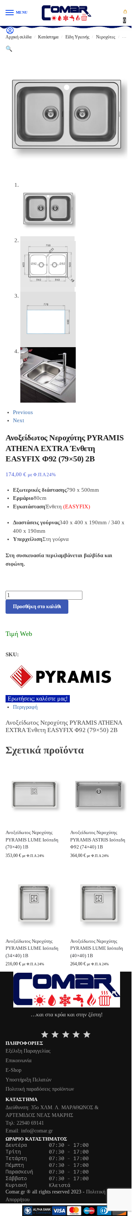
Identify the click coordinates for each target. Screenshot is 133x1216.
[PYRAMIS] (66, 677)
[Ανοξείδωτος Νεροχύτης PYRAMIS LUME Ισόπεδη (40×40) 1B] (98, 903)
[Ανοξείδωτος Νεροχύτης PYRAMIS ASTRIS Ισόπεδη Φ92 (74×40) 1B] (98, 794)
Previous (23, 412)
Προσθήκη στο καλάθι (37, 606)
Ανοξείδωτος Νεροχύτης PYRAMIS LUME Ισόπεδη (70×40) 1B (32, 840)
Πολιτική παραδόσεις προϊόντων (40, 1089)
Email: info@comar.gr (29, 1131)
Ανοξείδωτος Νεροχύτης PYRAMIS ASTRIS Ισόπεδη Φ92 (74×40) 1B (97, 840)
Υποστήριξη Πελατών (28, 1080)
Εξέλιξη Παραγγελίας (28, 1051)
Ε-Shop (13, 1070)
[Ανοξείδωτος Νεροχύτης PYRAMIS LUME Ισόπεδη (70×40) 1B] (34, 794)
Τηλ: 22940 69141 (25, 1123)
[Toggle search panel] (8, 41)
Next (18, 420)
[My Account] (10, 33)
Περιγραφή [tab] (25, 707)
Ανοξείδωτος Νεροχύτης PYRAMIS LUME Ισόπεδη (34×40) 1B (32, 948)
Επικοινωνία (18, 1060)
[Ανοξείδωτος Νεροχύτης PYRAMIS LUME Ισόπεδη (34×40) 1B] (34, 903)
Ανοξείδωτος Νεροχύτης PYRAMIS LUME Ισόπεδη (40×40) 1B (96, 948)
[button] (125, 16)
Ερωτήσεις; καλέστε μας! (38, 698)
